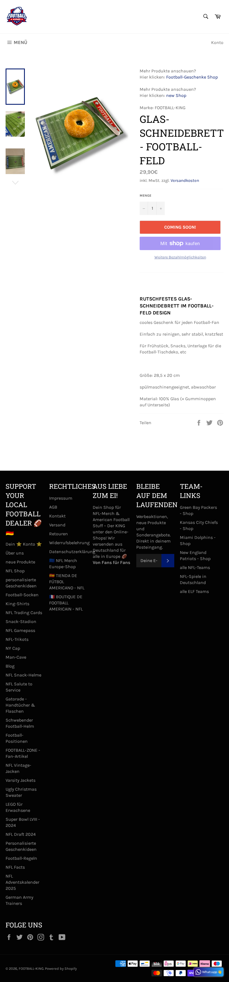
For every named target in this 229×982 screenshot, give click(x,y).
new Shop (176, 95)
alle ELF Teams (194, 591)
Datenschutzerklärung (72, 551)
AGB (53, 507)
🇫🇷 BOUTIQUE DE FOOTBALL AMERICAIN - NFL (66, 603)
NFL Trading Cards (24, 612)
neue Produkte (20, 562)
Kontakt (57, 516)
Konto (217, 42)
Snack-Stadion (21, 621)
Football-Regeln (21, 858)
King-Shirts (17, 603)
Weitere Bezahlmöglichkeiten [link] (180, 257)
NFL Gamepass (20, 630)
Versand (57, 524)
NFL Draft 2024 (21, 834)
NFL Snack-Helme (23, 675)
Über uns (15, 553)
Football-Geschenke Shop (192, 77)
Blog (10, 666)
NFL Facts (15, 867)
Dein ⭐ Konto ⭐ (24, 544)
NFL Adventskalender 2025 (22, 882)
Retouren (58, 533)
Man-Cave (16, 657)
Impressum (60, 498)
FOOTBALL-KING (31, 968)
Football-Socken (22, 594)
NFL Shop (15, 570)
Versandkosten (185, 180)
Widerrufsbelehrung (69, 542)
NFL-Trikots (17, 639)
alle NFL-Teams (195, 567)
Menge (145, 195)
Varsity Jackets (20, 780)
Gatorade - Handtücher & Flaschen (20, 705)
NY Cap (13, 648)
